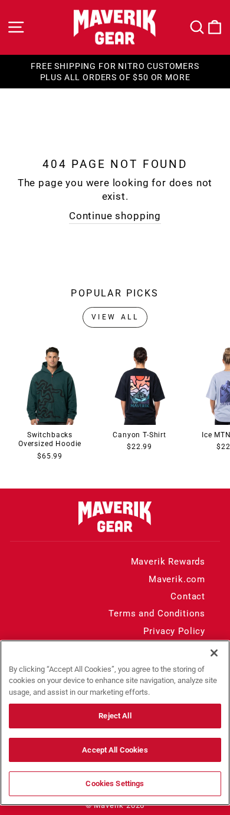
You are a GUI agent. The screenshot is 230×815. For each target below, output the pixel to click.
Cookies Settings (115, 783)
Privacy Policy (174, 631)
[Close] (214, 653)
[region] (115, 723)
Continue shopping (115, 216)
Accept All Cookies (114, 749)
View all (115, 317)
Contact (187, 596)
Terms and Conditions (157, 613)
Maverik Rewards (168, 561)
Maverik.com (177, 579)
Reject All (114, 715)
